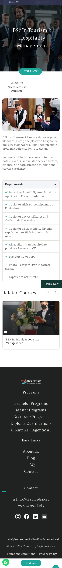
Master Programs (31, 410)
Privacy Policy (48, 554)
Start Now (30, 71)
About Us (31, 452)
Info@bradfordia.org (33, 499)
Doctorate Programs (30, 417)
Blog (31, 458)
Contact (31, 472)
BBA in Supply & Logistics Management (22, 341)
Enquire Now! (51, 284)
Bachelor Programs (31, 404)
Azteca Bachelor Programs (16, 89)
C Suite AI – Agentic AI (31, 430)
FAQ (31, 465)
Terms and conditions (21, 554)
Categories (17, 83)
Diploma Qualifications (31, 424)
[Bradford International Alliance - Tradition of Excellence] (13, 1)
